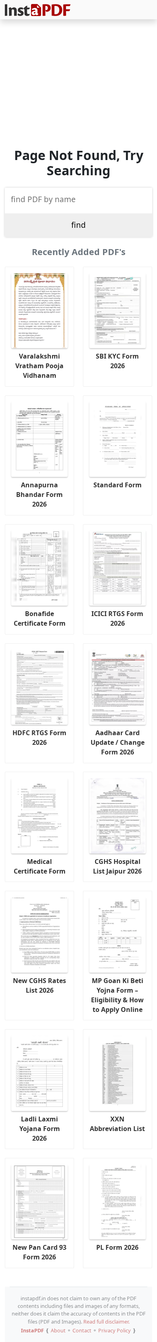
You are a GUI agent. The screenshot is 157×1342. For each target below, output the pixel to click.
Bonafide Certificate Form (40, 618)
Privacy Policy (114, 1330)
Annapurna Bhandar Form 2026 (39, 494)
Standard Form (117, 484)
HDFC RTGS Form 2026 (39, 737)
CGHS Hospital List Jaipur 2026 (117, 866)
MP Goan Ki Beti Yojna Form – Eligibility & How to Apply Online (117, 995)
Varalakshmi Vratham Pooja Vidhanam (39, 366)
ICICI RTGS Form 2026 (117, 618)
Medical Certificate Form (40, 866)
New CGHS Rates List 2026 (39, 985)
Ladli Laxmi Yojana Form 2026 (39, 1129)
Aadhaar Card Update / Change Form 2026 (118, 742)
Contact (81, 1330)
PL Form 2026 (117, 1247)
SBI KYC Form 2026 (117, 361)
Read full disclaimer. (106, 1321)
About (58, 1330)
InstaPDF (32, 1330)
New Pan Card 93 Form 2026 (39, 1252)
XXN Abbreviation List (117, 1124)
